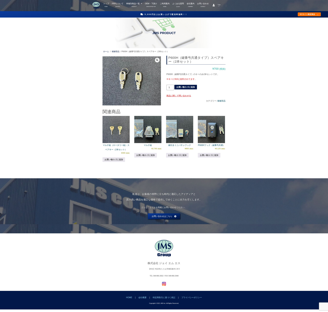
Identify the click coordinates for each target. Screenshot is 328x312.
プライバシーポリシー (191, 297)
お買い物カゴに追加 (185, 87)
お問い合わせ (203, 3)
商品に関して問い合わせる (178, 96)
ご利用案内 (165, 3)
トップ (106, 3)
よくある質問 (178, 3)
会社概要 (142, 297)
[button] (134, 3)
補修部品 (115, 51)
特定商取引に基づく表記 (164, 297)
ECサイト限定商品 (309, 14)
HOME (129, 297)
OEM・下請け (151, 3)
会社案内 (190, 3)
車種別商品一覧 (133, 3)
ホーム (106, 51)
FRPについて (117, 3)
